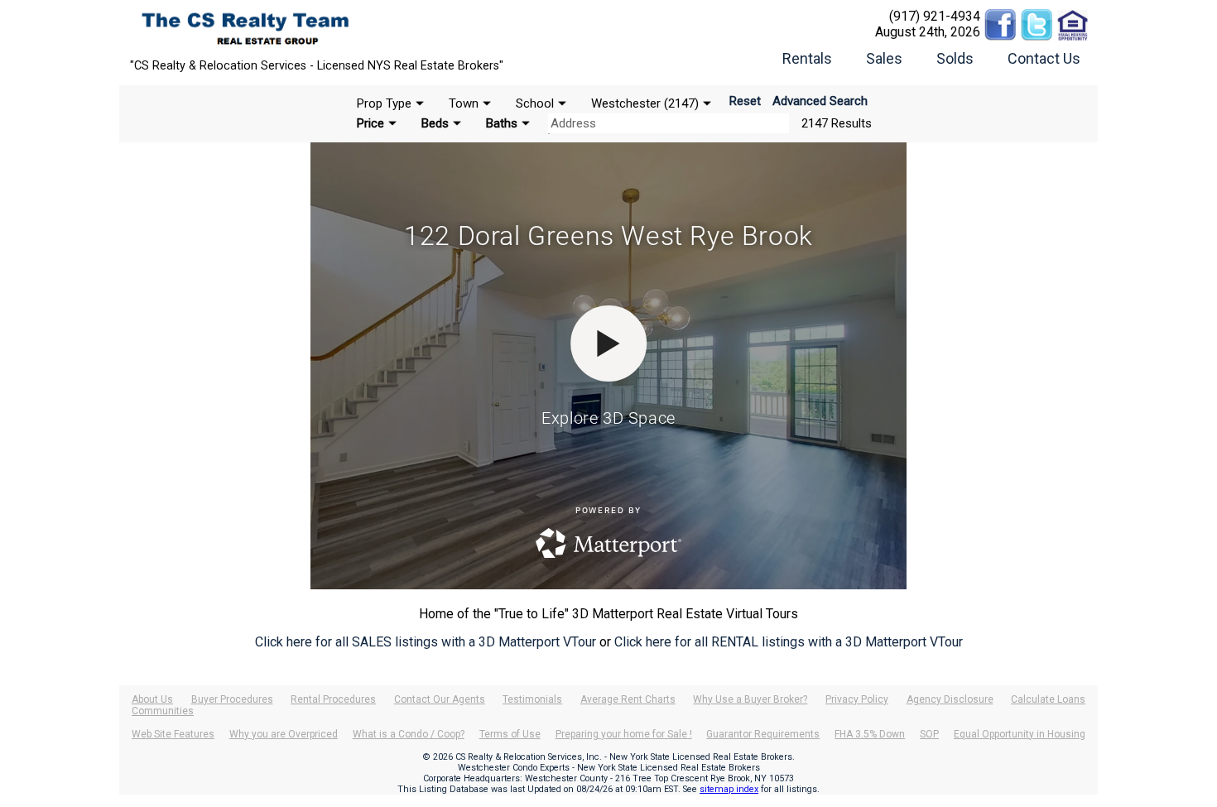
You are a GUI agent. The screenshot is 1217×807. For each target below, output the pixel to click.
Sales (884, 58)
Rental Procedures (333, 699)
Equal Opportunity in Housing (1019, 734)
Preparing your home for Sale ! (624, 734)
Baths (501, 123)
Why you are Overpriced (283, 734)
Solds (955, 58)
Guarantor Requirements (763, 734)
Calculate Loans (1048, 699)
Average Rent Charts (628, 699)
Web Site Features (173, 734)
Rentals (807, 58)
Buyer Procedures (232, 699)
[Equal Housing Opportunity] (1073, 16)
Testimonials (532, 699)
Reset (745, 101)
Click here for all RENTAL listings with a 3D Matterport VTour (788, 642)
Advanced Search (820, 101)
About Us (152, 699)
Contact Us (1044, 58)
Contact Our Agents (439, 699)
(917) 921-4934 (934, 16)
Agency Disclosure (950, 699)
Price (370, 123)
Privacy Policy (856, 699)
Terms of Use (510, 734)
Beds (435, 123)
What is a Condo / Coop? (408, 734)
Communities (163, 711)
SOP (929, 734)
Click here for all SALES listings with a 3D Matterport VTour (425, 642)
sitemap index (729, 789)
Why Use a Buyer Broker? (750, 699)
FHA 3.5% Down (870, 734)
